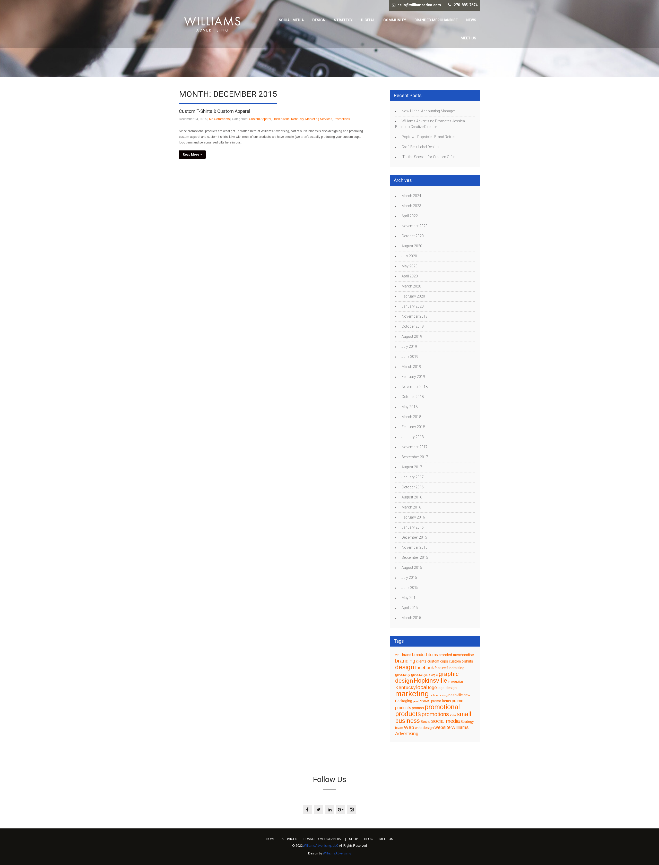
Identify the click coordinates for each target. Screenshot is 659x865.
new (467, 695)
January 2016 (413, 527)
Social (425, 722)
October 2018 (413, 397)
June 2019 (410, 356)
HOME (270, 839)
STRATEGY (343, 20)
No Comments (219, 119)
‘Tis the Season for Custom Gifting (429, 157)
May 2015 (410, 598)
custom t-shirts (461, 661)
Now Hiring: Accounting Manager (428, 111)
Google (433, 674)
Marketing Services (318, 119)
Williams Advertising (337, 853)
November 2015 (415, 547)
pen (415, 701)
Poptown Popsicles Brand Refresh (429, 137)
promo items (441, 701)
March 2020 (411, 286)
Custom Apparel (260, 119)
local (421, 687)
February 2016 (413, 517)
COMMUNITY (394, 20)
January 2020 (413, 306)
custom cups (437, 661)
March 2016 (411, 507)
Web (409, 727)
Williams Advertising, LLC (321, 845)
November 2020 (415, 226)
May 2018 (410, 407)
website (442, 727)
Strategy (467, 722)
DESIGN (318, 20)
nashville (455, 695)
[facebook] (307, 809)
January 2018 (413, 437)
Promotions (342, 119)
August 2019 (412, 336)
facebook (424, 667)
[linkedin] (329, 809)
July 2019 (409, 346)
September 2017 (415, 457)
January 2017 (413, 477)
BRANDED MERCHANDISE (436, 20)
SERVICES (289, 839)
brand (406, 655)
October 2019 (413, 326)
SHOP (353, 839)
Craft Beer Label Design (420, 147)
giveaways (419, 675)
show (453, 715)
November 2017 (415, 447)
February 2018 (413, 427)
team (399, 728)
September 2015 (415, 557)
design (404, 667)
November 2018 (415, 387)
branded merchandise (456, 655)
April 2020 (410, 276)
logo (432, 687)
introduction (455, 681)
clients (421, 661)
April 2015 (410, 608)
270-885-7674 (466, 5)
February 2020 (413, 296)
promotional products (427, 710)
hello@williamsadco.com (419, 5)
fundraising (455, 668)
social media (445, 721)
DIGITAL (368, 20)
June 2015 (410, 588)
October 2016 (413, 487)
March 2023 (411, 206)
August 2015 (412, 567)
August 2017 (412, 467)
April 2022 (410, 216)
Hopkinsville (281, 119)
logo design (447, 688)
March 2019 (411, 366)
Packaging (403, 701)
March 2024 (411, 196)
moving (443, 695)
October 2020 (413, 236)
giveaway (402, 675)
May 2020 (410, 266)
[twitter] (318, 809)
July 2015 (409, 577)
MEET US (468, 38)
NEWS (471, 20)
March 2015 (411, 618)
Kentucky (297, 119)
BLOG (368, 839)
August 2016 (412, 497)
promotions (435, 714)
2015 (398, 655)
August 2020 (412, 246)
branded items (425, 654)
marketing (412, 693)
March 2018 (411, 417)
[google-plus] (340, 809)
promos (418, 708)
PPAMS (424, 701)
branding (405, 661)
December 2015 (414, 537)
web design (424, 728)
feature (440, 668)
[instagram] (351, 809)
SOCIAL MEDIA (291, 20)
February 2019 (413, 377)
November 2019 (415, 316)
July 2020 (409, 256)
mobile (434, 695)
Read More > (192, 154)
